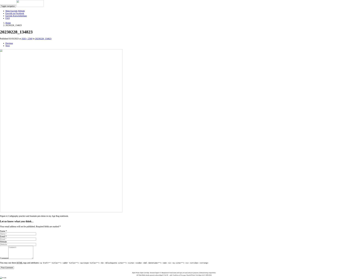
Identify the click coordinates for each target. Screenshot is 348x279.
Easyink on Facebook (14, 13)
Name (3, 231)
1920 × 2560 (26, 38)
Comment (4, 258)
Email (3, 236)
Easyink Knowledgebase (16, 16)
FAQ (7, 18)
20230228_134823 (43, 38)
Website (3, 242)
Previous (9, 43)
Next (7, 46)
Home (8, 23)
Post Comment (7, 268)
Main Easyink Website (15, 11)
